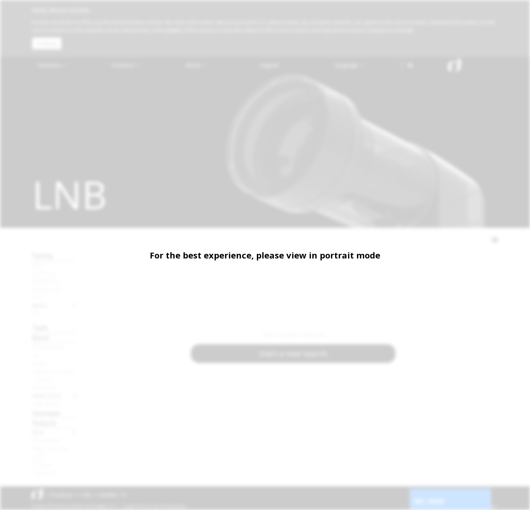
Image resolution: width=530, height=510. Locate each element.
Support (269, 65)
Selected (43, 473)
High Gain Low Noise (54, 448)
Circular (42, 464)
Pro (37, 297)
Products (124, 65)
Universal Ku (48, 346)
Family (42, 255)
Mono (39, 305)
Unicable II (47, 289)
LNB (85, 494)
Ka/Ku (39, 363)
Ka (35, 355)
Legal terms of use (142, 506)
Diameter (46, 413)
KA (35, 313)
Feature (44, 422)
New (38, 432)
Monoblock (46, 440)
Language (346, 65)
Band (40, 337)
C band (41, 379)
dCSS (39, 456)
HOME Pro (45, 281)
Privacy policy (173, 506)
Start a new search (293, 353)
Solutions (50, 65)
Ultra (38, 265)
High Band (45, 404)
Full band (44, 387)
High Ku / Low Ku (53, 371)
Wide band (46, 395)
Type (40, 327)
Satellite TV (112, 494)
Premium (44, 273)
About (193, 65)
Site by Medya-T (483, 506)
